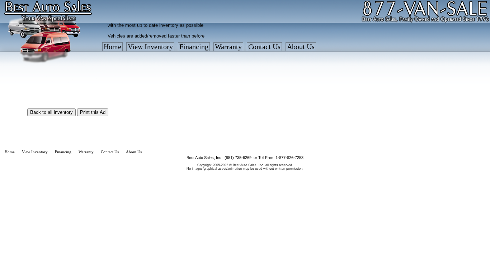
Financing (193, 46)
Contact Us (264, 46)
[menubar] (209, 48)
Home (112, 46)
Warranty (228, 46)
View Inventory (150, 46)
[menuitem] (112, 48)
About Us (301, 46)
